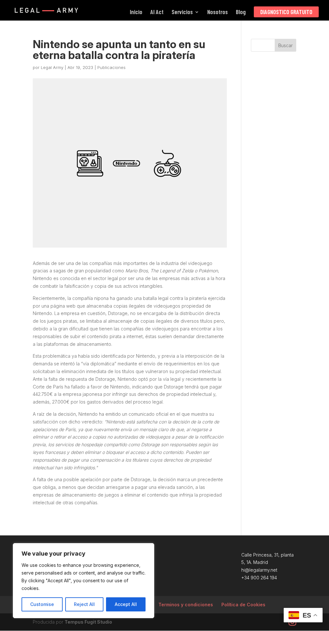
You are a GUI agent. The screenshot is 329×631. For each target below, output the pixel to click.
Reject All (84, 604)
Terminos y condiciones (185, 604)
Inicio (136, 12)
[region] (83, 580)
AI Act (157, 12)
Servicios (182, 12)
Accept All (126, 604)
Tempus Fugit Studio (88, 622)
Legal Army (52, 67)
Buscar (285, 45)
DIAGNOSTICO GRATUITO (286, 11)
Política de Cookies (243, 604)
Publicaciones (111, 67)
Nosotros (217, 12)
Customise (42, 604)
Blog (241, 12)
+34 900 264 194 (259, 577)
